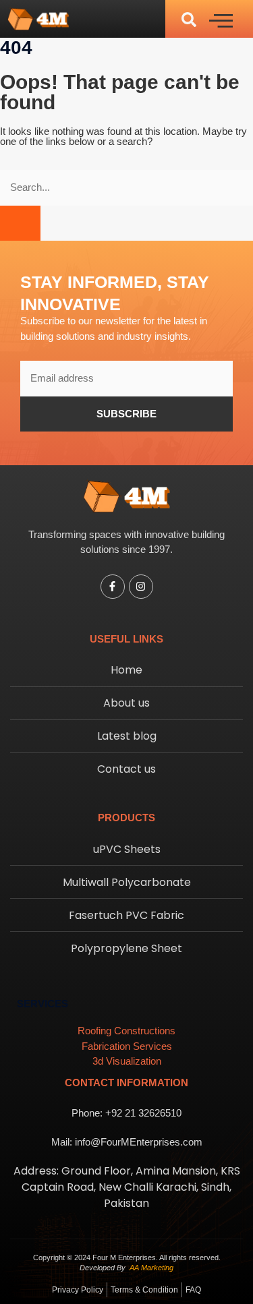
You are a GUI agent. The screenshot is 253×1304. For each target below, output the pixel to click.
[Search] (20, 223)
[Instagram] (141, 586)
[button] (189, 19)
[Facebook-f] (113, 586)
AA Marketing (151, 1268)
